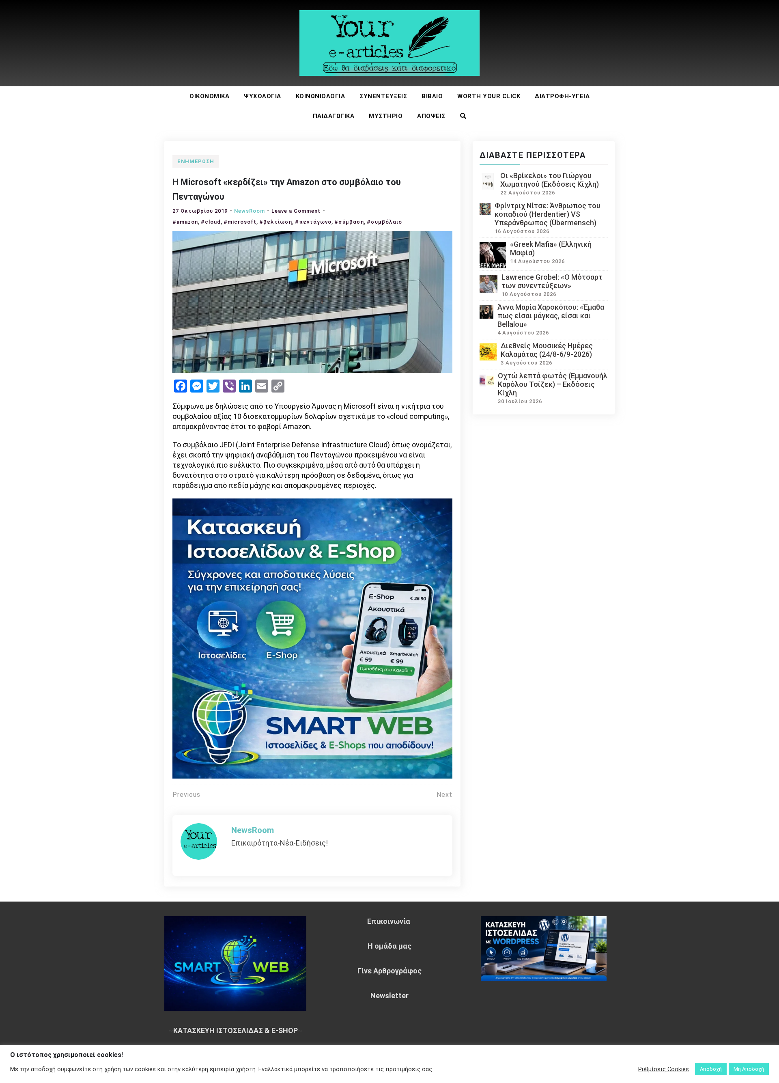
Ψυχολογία (262, 96)
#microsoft (240, 222)
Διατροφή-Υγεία (562, 96)
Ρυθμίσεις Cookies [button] (663, 1069)
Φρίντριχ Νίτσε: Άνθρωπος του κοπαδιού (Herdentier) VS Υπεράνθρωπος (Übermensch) (547, 214)
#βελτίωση (275, 222)
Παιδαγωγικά (334, 116)
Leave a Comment (296, 211)
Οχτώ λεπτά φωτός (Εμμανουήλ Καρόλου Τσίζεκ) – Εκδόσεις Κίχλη (552, 384)
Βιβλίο (432, 96)
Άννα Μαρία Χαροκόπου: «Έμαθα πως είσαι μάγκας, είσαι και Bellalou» (550, 315)
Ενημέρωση (195, 161)
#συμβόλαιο (384, 222)
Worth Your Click (488, 96)
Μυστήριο (385, 116)
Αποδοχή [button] (711, 1069)
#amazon (185, 222)
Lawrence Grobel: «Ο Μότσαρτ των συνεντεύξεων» (552, 281)
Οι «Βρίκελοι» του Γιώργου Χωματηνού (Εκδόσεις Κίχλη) (549, 179)
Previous (186, 794)
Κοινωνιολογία (320, 96)
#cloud (211, 222)
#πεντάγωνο (313, 222)
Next (444, 794)
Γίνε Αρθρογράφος (389, 971)
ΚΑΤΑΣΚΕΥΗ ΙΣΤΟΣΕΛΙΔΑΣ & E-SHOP (235, 1030)
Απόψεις (431, 116)
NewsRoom (249, 211)
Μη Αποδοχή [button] (749, 1069)
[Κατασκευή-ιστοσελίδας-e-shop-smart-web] (312, 637)
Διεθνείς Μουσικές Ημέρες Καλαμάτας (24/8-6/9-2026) (547, 349)
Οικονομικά (209, 96)
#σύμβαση (349, 222)
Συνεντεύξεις (383, 96)
